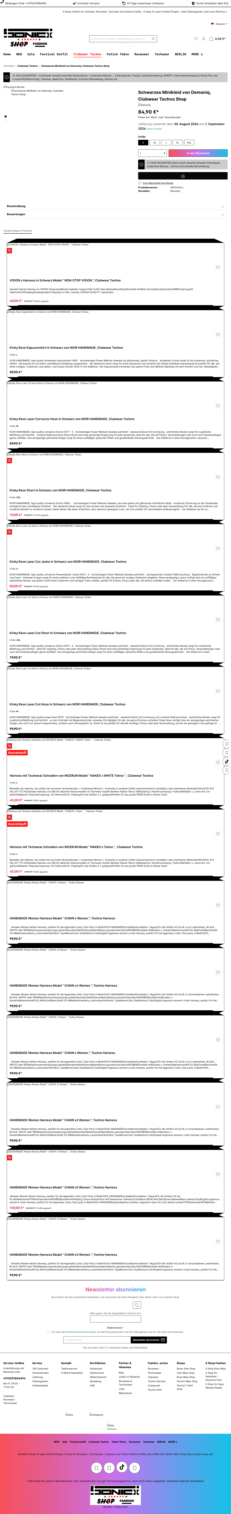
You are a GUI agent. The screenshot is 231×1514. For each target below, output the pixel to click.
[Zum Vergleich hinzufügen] (183, 176)
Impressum (96, 1368)
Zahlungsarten (40, 1381)
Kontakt (66, 1363)
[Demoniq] (144, 104)
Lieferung (37, 1377)
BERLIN (161, 1441)
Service (37, 1363)
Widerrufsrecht (98, 1377)
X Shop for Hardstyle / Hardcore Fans (213, 1376)
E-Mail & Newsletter (72, 1372)
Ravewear (153, 1368)
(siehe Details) (154, 128)
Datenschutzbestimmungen (81, 1331)
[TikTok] (227, 761)
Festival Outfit (78, 1441)
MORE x (172, 1441)
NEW (57, 1441)
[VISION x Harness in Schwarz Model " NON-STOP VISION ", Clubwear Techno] (115, 258)
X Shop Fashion (215, 1363)
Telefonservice (69, 1368)
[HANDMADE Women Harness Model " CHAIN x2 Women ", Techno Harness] (115, 1098)
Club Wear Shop (185, 1372)
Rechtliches (98, 1363)
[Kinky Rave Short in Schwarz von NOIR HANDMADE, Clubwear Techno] (115, 468)
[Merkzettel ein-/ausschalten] (218, 267)
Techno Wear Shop (187, 1381)
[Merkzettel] (196, 38)
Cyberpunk (154, 1385)
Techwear (148, 1441)
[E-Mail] (227, 770)
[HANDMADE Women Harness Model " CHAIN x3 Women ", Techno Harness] (115, 1232)
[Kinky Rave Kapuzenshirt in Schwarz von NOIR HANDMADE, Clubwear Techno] (115, 325)
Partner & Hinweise (125, 1365)
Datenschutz (97, 1372)
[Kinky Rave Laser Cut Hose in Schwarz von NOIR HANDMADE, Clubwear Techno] (115, 682)
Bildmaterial (125, 1393)
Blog (121, 1372)
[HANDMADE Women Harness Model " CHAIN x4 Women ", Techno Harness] (115, 963)
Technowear (154, 1372)
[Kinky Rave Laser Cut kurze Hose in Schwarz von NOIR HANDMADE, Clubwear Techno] (115, 397)
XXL (189, 142)
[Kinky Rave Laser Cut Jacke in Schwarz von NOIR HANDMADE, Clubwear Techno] (115, 539)
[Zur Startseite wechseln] (28, 38)
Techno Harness (157, 1381)
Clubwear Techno (99, 1441)
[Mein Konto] (203, 38)
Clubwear (153, 1377)
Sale (64, 1441)
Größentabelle (40, 1385)
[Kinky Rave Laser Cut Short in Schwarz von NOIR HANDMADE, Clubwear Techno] (115, 610)
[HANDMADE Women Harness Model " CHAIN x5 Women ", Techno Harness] (115, 1165)
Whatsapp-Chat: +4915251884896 (25, 3)
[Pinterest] (227, 753)
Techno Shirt (155, 1389)
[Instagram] (227, 744)
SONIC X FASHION (129, 1376)
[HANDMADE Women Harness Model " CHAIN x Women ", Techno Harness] (115, 896)
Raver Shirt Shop (186, 1368)
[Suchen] (153, 38)
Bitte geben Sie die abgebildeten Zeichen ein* (115, 1313)
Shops (181, 1363)
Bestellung (95, 1381)
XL (177, 142)
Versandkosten (40, 1372)
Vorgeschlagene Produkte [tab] (17, 230)
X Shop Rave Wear (215, 1368)
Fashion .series (158, 1363)
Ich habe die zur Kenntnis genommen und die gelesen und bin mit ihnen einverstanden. (117, 1331)
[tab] (115, 206)
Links (122, 1388)
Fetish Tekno (119, 1441)
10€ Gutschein (40, 1368)
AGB (135, 1331)
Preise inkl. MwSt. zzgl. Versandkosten (159, 117)
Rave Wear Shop (186, 1377)
